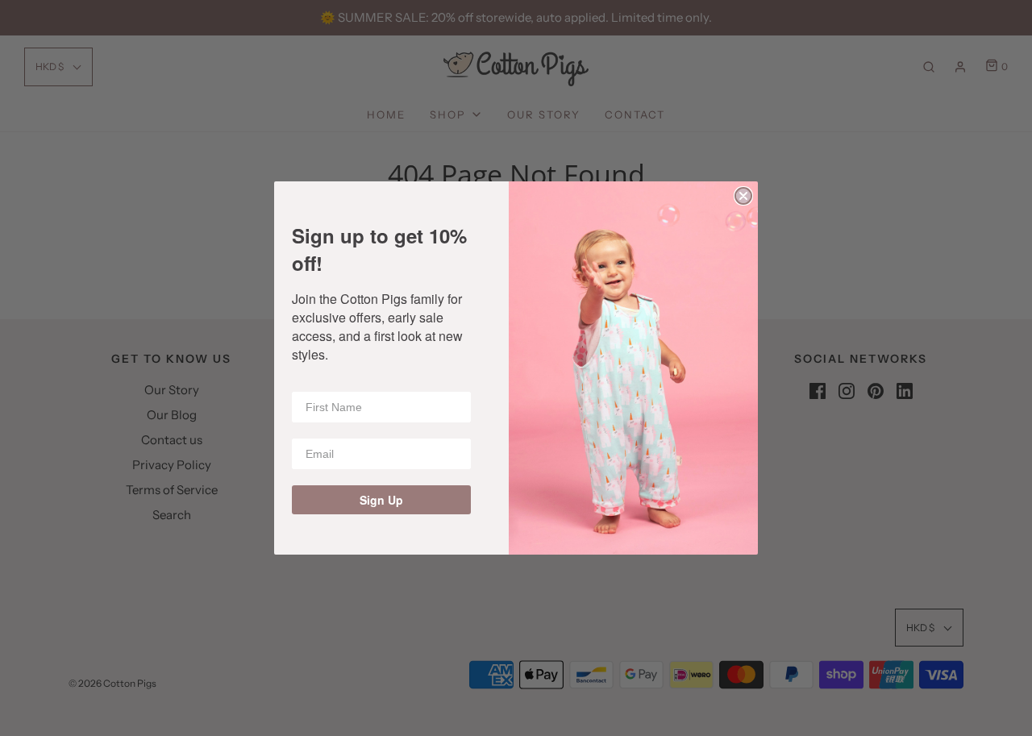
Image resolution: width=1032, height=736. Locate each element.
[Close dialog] (743, 196)
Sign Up (381, 500)
